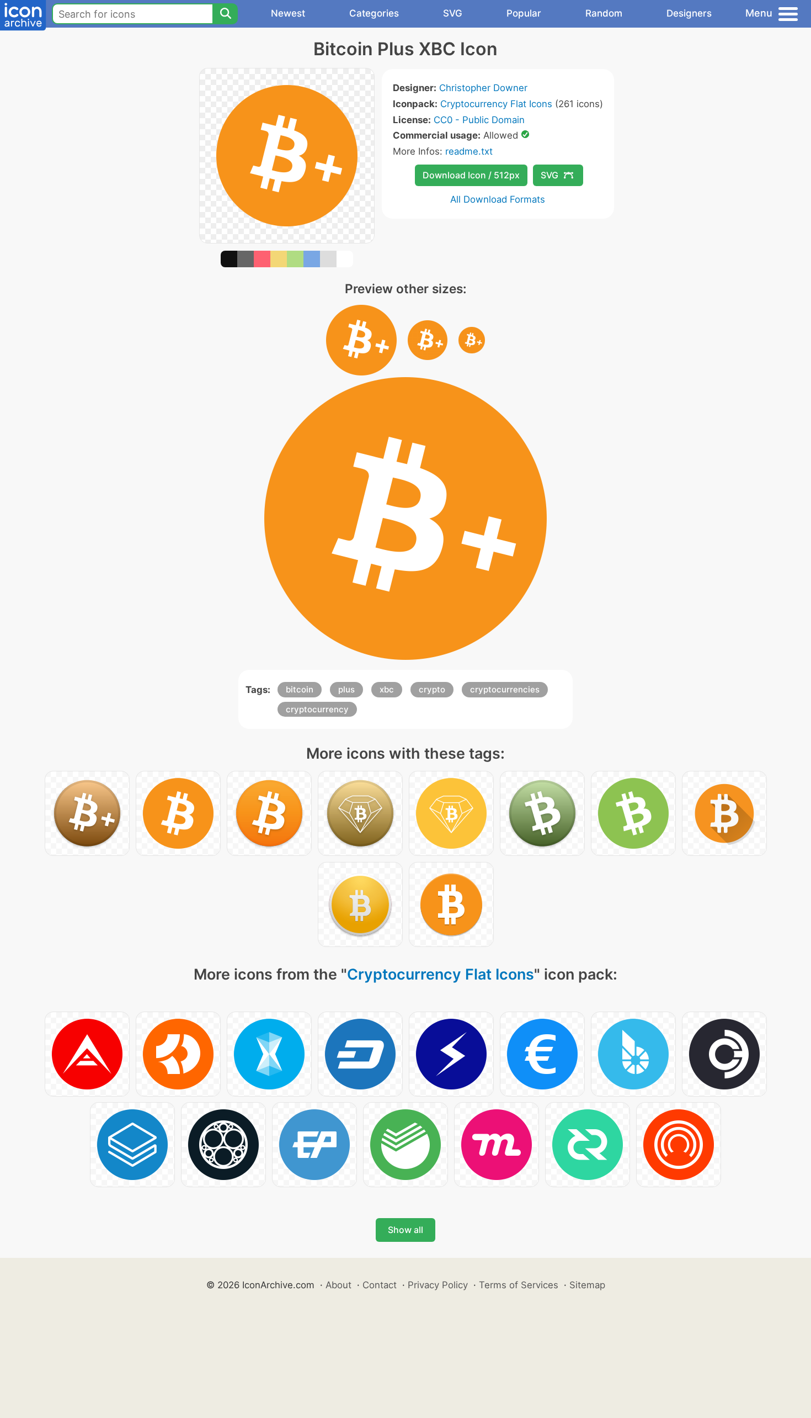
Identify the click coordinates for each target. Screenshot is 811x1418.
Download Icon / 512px (471, 175)
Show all (405, 1229)
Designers (689, 13)
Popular (523, 13)
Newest (288, 13)
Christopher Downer (483, 87)
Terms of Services (518, 1284)
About (338, 1284)
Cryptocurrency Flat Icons (496, 103)
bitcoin (299, 689)
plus (346, 689)
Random (603, 13)
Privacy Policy (438, 1284)
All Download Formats (497, 199)
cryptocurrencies (505, 689)
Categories (374, 13)
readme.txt (469, 151)
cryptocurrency (317, 709)
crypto (432, 689)
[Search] (225, 13)
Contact (379, 1284)
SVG (452, 13)
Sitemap (587, 1284)
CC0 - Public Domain (479, 119)
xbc (387, 689)
